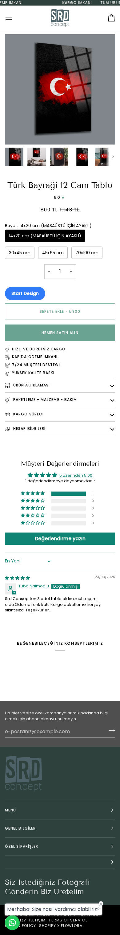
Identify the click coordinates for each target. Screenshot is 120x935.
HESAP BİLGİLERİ (29, 428)
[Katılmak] (110, 731)
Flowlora (72, 925)
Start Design (25, 293)
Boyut (48, 225)
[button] (33, 493)
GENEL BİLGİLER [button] (20, 828)
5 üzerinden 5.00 (75, 475)
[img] (17, 578)
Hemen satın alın (60, 332)
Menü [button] (10, 810)
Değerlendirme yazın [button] (60, 538)
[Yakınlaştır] (16, 133)
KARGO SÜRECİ (28, 414)
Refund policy (20, 925)
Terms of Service (68, 920)
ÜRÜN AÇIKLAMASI (31, 385)
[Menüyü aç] (14, 18)
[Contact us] (12, 922)
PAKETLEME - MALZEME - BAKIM (44, 399)
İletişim (37, 920)
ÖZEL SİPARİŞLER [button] (21, 846)
